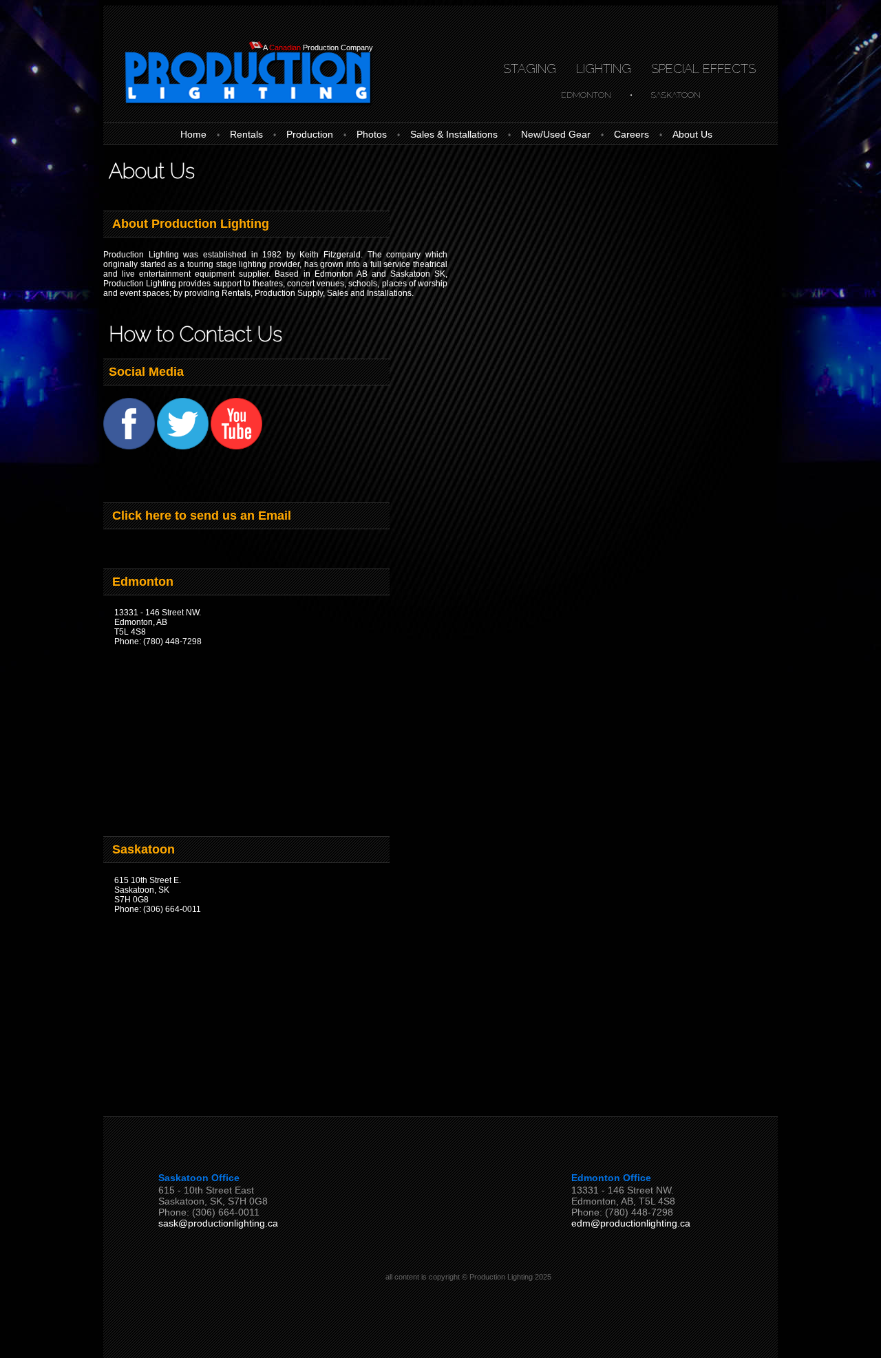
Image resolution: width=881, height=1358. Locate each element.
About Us (692, 134)
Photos (372, 134)
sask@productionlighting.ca (218, 1223)
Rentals (246, 134)
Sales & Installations (454, 134)
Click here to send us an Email (200, 515)
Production (309, 134)
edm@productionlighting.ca (630, 1223)
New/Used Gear (556, 134)
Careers (631, 134)
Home (193, 134)
